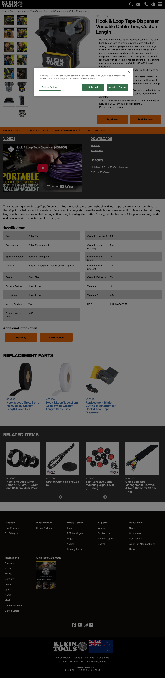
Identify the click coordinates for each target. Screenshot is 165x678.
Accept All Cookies (117, 87)
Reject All (93, 87)
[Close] (128, 71)
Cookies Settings (50, 87)
